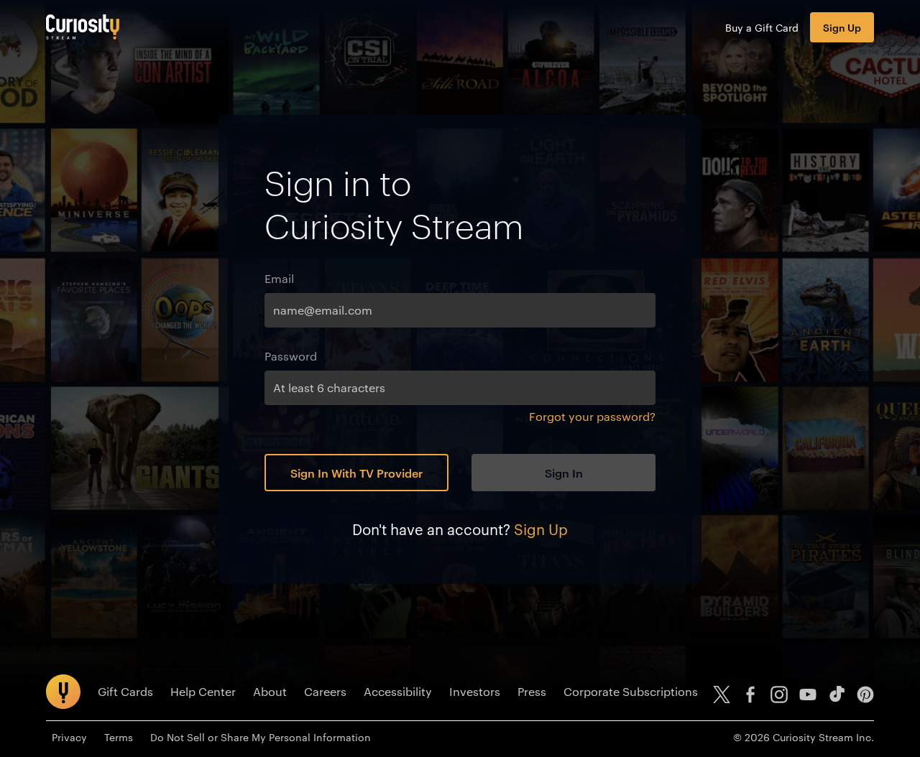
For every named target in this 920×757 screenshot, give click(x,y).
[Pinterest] (865, 694)
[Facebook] (750, 694)
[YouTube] (808, 694)
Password (290, 355)
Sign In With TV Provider (356, 472)
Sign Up (842, 27)
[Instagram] (779, 694)
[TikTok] (836, 694)
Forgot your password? (592, 416)
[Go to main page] (82, 27)
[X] (721, 694)
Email (279, 278)
